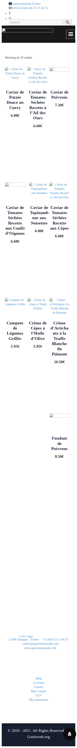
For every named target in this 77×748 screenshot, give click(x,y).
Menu (70, 34)
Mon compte (38, 691)
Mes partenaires (38, 699)
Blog (38, 678)
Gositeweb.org (38, 737)
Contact (38, 687)
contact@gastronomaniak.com (40, 643)
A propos (38, 682)
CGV (39, 695)
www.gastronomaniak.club (39, 648)
